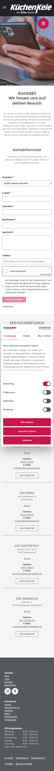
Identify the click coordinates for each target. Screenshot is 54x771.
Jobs (6, 679)
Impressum (22, 758)
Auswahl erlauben (27, 431)
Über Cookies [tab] (44, 336)
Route (27, 452)
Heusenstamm (12, 707)
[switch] (47, 392)
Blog (6, 675)
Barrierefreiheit (24, 763)
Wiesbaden (10, 719)
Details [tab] (26, 336)
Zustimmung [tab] (9, 336)
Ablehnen (27, 440)
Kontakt (8, 682)
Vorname (8, 206)
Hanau (7, 704)
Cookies (8, 763)
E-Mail (6, 193)
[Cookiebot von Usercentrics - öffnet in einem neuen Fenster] (39, 328)
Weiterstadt (10, 716)
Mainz (7, 713)
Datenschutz (38, 758)
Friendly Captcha (45, 274)
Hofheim (8, 710)
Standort (8, 177)
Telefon (6, 255)
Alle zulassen (27, 422)
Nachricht (7, 232)
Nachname (9, 219)
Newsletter (10, 685)
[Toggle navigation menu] (4, 7)
